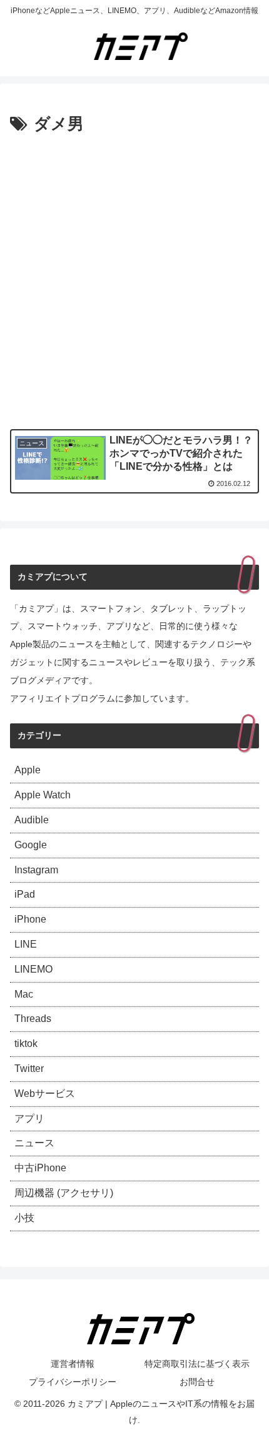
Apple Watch (42, 795)
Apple (27, 770)
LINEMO (33, 969)
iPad (24, 894)
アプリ (29, 1118)
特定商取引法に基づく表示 (197, 1364)
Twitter (29, 1068)
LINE (25, 944)
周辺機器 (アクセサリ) (63, 1193)
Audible (31, 820)
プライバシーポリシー (72, 1382)
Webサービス (44, 1093)
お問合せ (197, 1382)
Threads (32, 1018)
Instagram (36, 870)
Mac (23, 994)
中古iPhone (40, 1168)
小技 (24, 1217)
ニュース (34, 1143)
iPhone (30, 919)
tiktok (26, 1043)
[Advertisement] (134, 279)
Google (30, 845)
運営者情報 (72, 1364)
